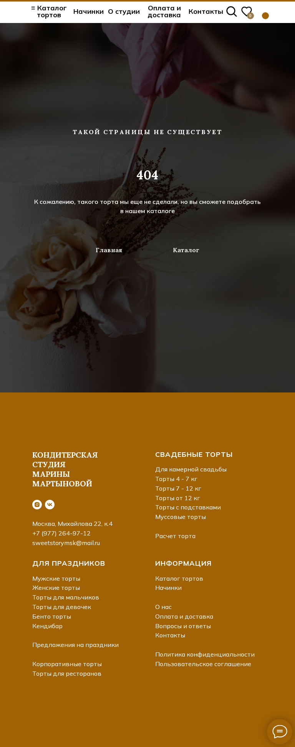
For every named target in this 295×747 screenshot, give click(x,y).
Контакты (206, 11)
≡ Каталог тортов (49, 11)
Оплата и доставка (164, 11)
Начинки (88, 11)
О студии (124, 11)
